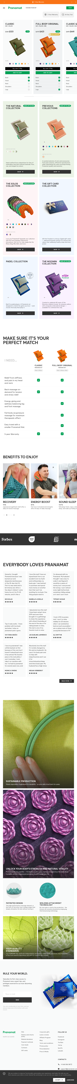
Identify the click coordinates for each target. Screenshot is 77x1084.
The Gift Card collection (50, 185)
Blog (41, 1040)
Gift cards (24, 1050)
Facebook (61, 1037)
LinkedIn (60, 1051)
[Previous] (4, 2)
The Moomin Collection (49, 262)
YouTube (60, 1042)
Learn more (70, 1079)
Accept (57, 1080)
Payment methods (27, 1042)
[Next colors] (28, 63)
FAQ (22, 1032)
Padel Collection (17, 261)
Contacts (24, 1047)
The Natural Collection (13, 107)
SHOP (70, 8)
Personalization (44, 1049)
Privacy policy (44, 1046)
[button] (4, 8)
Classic (9, 25)
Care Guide (24, 1045)
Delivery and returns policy (27, 1035)
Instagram (61, 1039)
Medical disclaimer (27, 1039)
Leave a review (44, 1035)
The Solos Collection (13, 185)
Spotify (60, 1048)
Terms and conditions (46, 1043)
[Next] (71, 2)
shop (19, 172)
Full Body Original (47, 25)
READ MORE (65, 681)
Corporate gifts (44, 1032)
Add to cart (17, 73)
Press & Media (44, 1051)
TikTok (60, 1045)
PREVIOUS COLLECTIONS (49, 107)
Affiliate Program (45, 1037)
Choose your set (31, 8)
